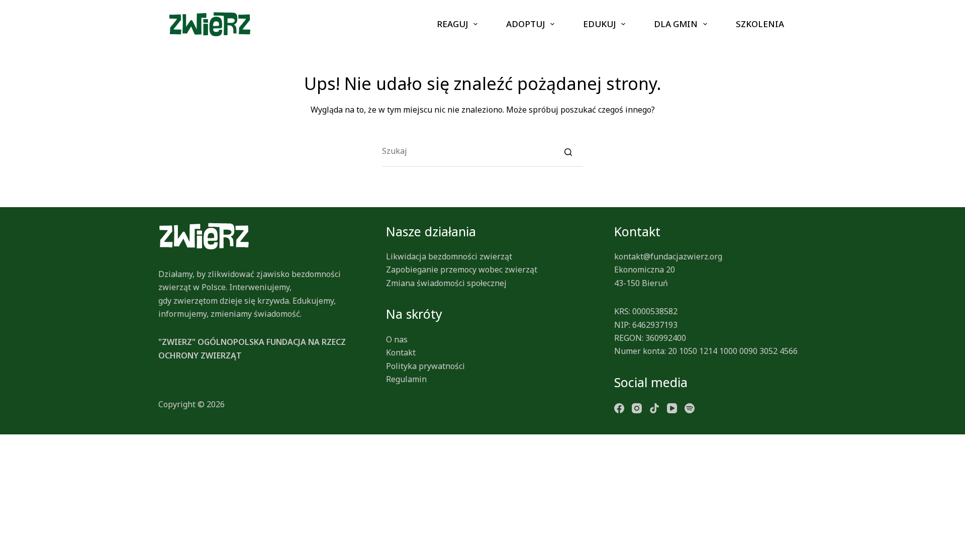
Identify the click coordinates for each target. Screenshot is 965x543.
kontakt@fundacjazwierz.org (668, 256)
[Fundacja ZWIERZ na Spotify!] (690, 407)
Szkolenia (760, 24)
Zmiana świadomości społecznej (446, 283)
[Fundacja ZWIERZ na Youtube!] (672, 407)
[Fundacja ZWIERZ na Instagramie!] (637, 407)
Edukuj (599, 24)
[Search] (568, 151)
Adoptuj (525, 24)
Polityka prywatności (425, 366)
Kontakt (401, 352)
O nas (397, 339)
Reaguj (452, 24)
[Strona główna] (209, 24)
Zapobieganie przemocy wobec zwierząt (461, 269)
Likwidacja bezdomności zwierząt (449, 256)
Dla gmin (676, 24)
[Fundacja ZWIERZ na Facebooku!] (619, 407)
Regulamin (406, 379)
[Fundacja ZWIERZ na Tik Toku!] (654, 407)
